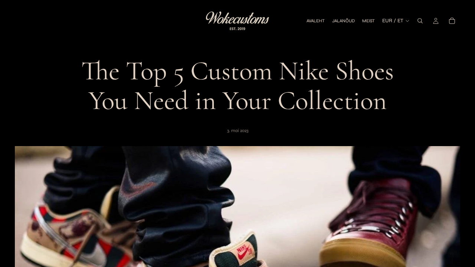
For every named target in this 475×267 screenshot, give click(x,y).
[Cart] (452, 21)
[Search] (420, 21)
